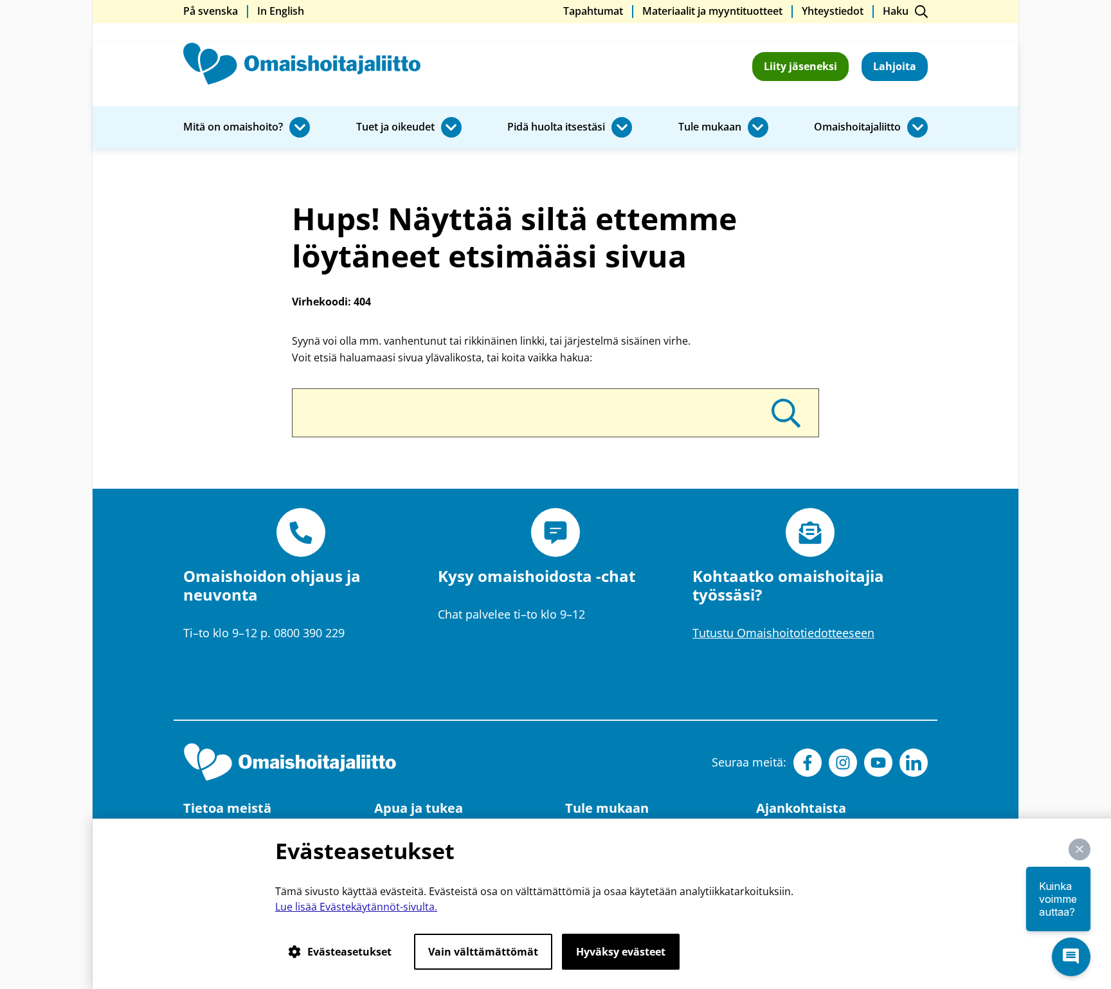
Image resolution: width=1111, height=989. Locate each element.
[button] (1079, 849)
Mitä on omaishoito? (233, 127)
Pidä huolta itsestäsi (556, 127)
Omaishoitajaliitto (857, 127)
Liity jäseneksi (800, 66)
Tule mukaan (709, 127)
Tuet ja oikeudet (395, 127)
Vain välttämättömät (483, 952)
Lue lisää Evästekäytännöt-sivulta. (356, 907)
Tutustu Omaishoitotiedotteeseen (783, 632)
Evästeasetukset (349, 952)
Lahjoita (894, 66)
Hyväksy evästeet (620, 952)
